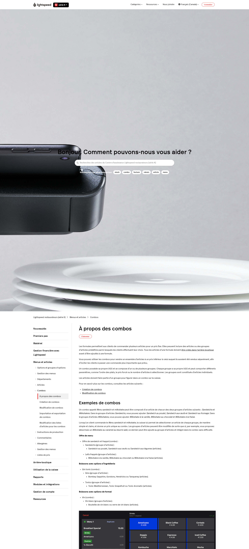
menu (165, 172)
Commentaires (44, 438)
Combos (94, 317)
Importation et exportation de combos (52, 415)
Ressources (151, 4)
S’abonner (85, 336)
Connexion (208, 4)
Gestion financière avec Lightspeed (46, 353)
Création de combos (92, 389)
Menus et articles (78, 317)
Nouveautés (39, 329)
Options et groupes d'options (51, 368)
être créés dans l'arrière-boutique (197, 350)
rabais (146, 172)
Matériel (37, 343)
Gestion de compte (43, 492)
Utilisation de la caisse (45, 470)
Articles (40, 385)
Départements (44, 379)
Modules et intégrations (46, 484)
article (156, 172)
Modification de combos (94, 393)
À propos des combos (50, 396)
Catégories (136, 4)
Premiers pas (40, 336)
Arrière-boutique (42, 462)
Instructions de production (50, 432)
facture (137, 172)
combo (126, 172)
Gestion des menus (46, 373)
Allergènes (42, 444)
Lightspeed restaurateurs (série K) (49, 317)
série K (62, 5)
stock (117, 172)
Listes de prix (43, 455)
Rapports (38, 477)
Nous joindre (168, 4)
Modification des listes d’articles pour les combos (52, 424)
